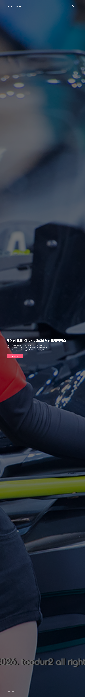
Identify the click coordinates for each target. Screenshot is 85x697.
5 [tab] (12, 691)
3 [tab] (9, 691)
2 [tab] (8, 691)
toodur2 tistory (14, 6)
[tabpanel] (42, 348)
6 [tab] (13, 691)
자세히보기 (15, 356)
